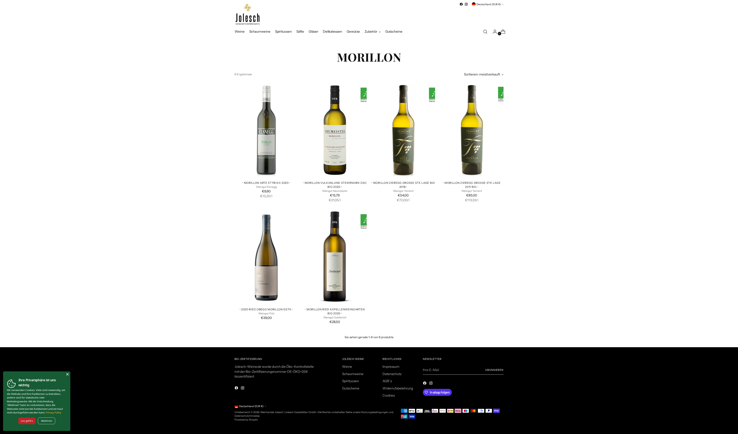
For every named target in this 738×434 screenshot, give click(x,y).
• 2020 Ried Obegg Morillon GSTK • (266, 309)
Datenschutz (391, 374)
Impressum (390, 367)
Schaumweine (352, 374)
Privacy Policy (53, 412)
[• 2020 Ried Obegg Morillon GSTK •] (266, 256)
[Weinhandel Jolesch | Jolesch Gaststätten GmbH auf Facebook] (461, 4)
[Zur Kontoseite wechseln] (493, 32)
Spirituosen (350, 381)
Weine (347, 367)
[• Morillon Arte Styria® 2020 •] (266, 130)
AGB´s (387, 381)
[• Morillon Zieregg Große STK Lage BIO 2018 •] (403, 130)
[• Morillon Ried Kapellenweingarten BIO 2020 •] (335, 256)
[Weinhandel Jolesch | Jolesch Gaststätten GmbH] (246, 14)
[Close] (67, 374)
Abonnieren (494, 369)
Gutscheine (350, 388)
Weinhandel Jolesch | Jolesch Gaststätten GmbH (288, 412)
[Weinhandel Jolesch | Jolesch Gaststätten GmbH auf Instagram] (466, 4)
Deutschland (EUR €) (488, 4)
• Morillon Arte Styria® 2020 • (266, 182)
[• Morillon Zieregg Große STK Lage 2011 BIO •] (472, 130)
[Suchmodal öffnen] (485, 32)
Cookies (388, 395)
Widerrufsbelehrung (397, 388)
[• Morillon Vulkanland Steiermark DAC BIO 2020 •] (335, 130)
